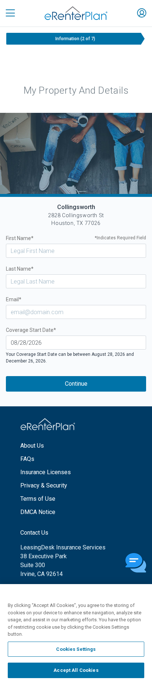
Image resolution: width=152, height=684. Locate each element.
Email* (13, 299)
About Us (32, 445)
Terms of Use (37, 498)
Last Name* (20, 269)
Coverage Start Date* (31, 330)
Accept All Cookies (75, 670)
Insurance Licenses (45, 472)
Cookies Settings (76, 649)
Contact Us (34, 532)
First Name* (76, 238)
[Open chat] (135, 563)
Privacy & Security (43, 485)
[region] (76, 634)
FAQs (27, 458)
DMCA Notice (37, 511)
